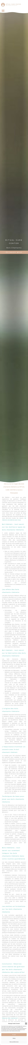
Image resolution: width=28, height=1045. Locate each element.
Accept (14, 1034)
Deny (14, 1038)
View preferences (14, 1041)
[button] (26, 1023)
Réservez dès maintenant (10, 1018)
